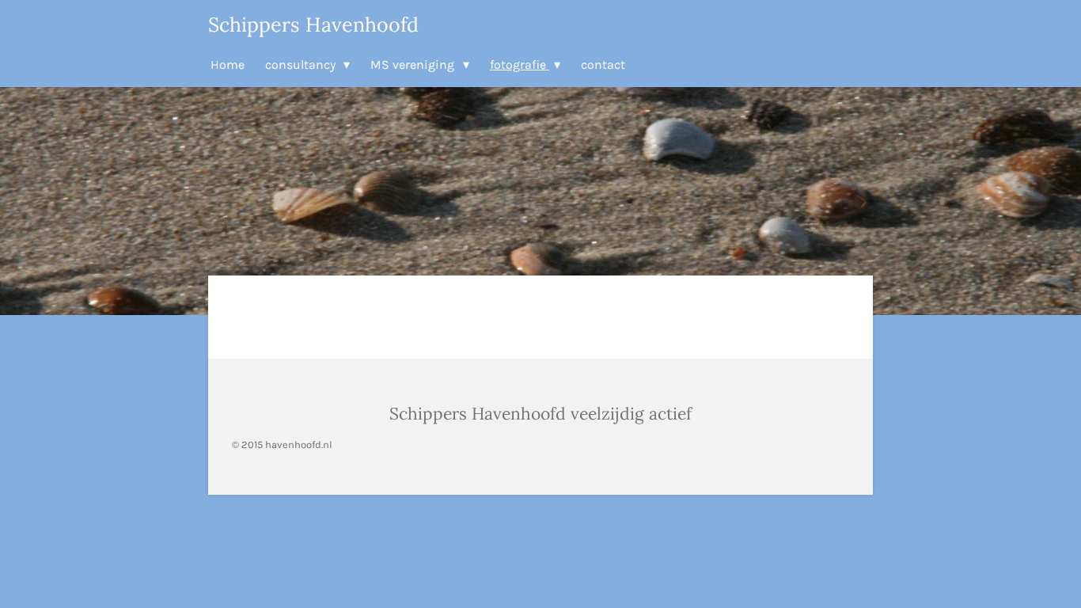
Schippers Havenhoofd (313, 24)
